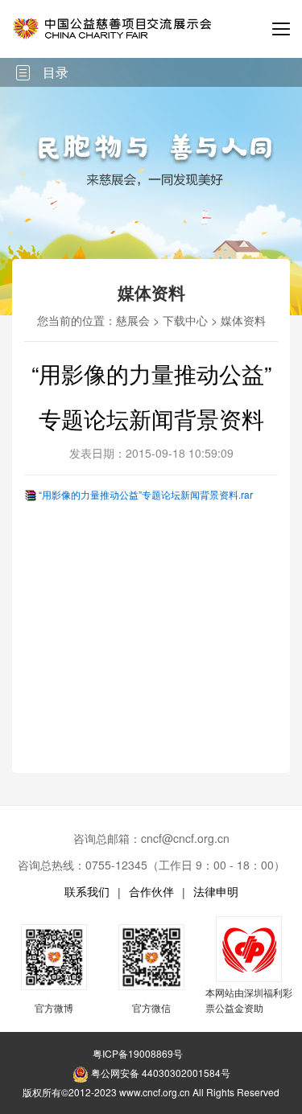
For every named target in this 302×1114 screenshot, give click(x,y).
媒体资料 (243, 320)
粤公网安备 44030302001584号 (159, 1072)
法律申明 (215, 891)
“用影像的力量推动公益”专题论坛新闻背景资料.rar (146, 494)
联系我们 (87, 891)
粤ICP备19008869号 (138, 1053)
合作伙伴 (151, 891)
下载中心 (185, 320)
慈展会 (133, 320)
